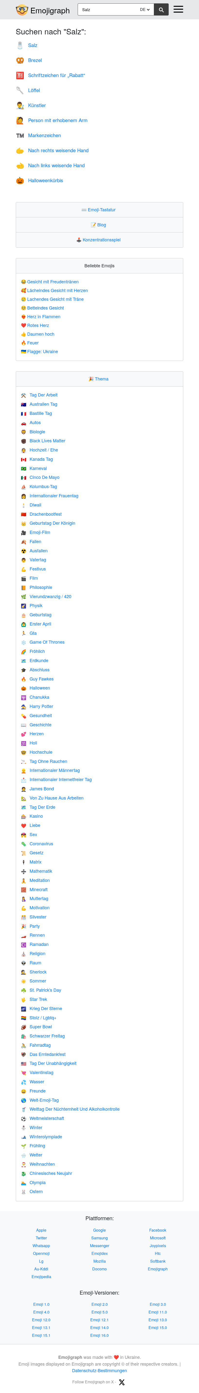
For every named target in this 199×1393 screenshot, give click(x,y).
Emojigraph (50, 10)
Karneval (34, 468)
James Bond (37, 788)
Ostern (32, 1191)
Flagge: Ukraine (39, 351)
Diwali (31, 504)
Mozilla (99, 1261)
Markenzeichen (38, 135)
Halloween (35, 687)
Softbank (158, 1261)
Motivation (35, 907)
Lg (41, 1261)
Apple (41, 1230)
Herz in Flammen (40, 316)
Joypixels (158, 1245)
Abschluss (35, 669)
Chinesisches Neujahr (46, 1173)
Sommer (33, 980)
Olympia (33, 1182)
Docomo (99, 1269)
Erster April (36, 623)
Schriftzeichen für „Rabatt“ (50, 75)
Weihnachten (38, 1164)
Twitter (41, 1238)
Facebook (157, 1230)
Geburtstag (36, 614)
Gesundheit (36, 715)
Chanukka (35, 697)
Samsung (99, 1238)
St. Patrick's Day (41, 990)
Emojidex (99, 1253)
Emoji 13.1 (41, 1327)
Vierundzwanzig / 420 (46, 596)
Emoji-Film (35, 532)
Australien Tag (39, 404)
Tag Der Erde (38, 807)
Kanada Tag (37, 459)
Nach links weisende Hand (50, 165)
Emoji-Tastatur (99, 209)
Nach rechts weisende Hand (52, 150)
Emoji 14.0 (99, 1327)
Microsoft (158, 1238)
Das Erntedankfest (43, 1054)
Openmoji (41, 1253)
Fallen (31, 541)
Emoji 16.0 (99, 1335)
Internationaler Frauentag (49, 495)
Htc (158, 1253)
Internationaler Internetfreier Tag (56, 779)
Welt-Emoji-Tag (40, 1100)
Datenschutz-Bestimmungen (99, 1370)
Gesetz (32, 852)
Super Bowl (36, 1026)
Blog (99, 224)
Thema (99, 378)
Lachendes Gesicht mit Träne (52, 299)
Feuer (30, 342)
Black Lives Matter (43, 440)
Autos (31, 422)
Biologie (33, 431)
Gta (29, 633)
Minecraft (34, 889)
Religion (33, 953)
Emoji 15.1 (41, 1335)
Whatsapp (41, 1245)
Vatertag (33, 559)
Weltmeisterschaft (42, 1118)
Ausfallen (34, 550)
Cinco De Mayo (40, 477)
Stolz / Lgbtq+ (39, 1017)
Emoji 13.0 (158, 1319)
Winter (31, 1127)
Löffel (28, 90)
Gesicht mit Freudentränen (50, 281)
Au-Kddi (41, 1269)
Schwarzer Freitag (43, 1035)
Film (29, 578)
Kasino (32, 816)
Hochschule (36, 752)
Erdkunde (34, 660)
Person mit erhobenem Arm (52, 120)
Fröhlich (33, 651)
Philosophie (36, 587)
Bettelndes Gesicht (42, 307)
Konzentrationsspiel (99, 239)
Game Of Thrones (43, 642)
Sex (29, 834)
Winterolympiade (41, 1136)
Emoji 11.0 (158, 1312)
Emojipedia (41, 1276)
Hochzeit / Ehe (39, 449)
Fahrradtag (36, 1045)
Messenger (99, 1245)
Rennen (33, 935)
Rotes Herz (35, 325)
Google (99, 1230)
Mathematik (36, 871)
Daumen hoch (37, 334)
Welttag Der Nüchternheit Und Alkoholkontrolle (70, 1109)
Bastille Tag (36, 413)
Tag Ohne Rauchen (44, 761)
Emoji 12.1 (99, 1319)
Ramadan (35, 944)
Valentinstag (37, 1072)
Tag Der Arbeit (39, 394)
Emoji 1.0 (41, 1304)
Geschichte (36, 724)
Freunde (33, 1090)
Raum (31, 962)
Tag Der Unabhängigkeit (48, 1063)
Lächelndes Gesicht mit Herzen (54, 290)
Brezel (29, 59)
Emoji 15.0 (158, 1327)
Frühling (33, 1145)
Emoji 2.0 (99, 1304)
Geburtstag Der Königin (48, 523)
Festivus (33, 568)
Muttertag (34, 898)
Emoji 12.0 (41, 1319)
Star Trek (34, 999)
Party (30, 926)
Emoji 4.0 (41, 1312)
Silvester (33, 916)
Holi (29, 742)
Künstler (31, 105)
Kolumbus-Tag (39, 486)
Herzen (32, 733)
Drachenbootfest (41, 514)
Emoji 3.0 (158, 1304)
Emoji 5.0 (99, 1312)
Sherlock (34, 971)
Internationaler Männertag (50, 770)
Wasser (32, 1081)
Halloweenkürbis (39, 180)
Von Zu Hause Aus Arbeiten (52, 797)
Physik (31, 605)
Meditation (35, 880)
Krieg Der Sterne (41, 1008)
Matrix (31, 861)
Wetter (31, 1154)
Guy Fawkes (37, 678)
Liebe (30, 825)
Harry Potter (37, 706)
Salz (26, 44)
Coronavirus (37, 843)
